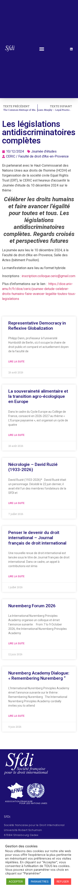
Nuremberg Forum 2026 (32, 605)
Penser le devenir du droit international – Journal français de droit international (37, 537)
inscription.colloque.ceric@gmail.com (48, 276)
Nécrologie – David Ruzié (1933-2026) (33, 467)
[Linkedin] (71, 49)
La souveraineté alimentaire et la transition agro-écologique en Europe (38, 396)
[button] (42, 49)
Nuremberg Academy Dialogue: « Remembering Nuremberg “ (38, 676)
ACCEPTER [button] (16, 881)
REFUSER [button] (63, 881)
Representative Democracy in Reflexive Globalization (37, 326)
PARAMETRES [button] (39, 881)
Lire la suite (16, 361)
